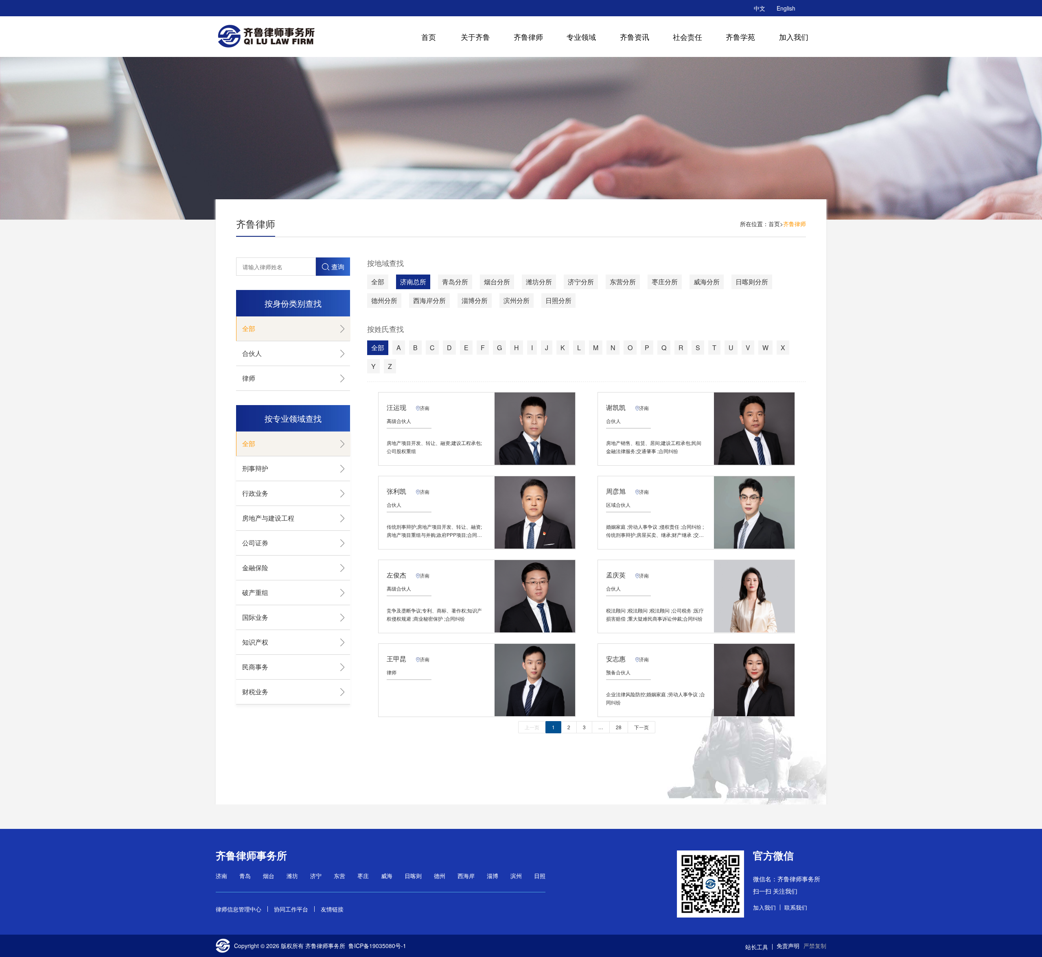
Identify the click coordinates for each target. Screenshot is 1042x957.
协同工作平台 (291, 909)
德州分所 (384, 300)
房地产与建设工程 (268, 518)
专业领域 (581, 36)
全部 (248, 328)
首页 (428, 36)
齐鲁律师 (528, 36)
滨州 (516, 876)
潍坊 (292, 876)
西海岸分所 (429, 300)
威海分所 (707, 281)
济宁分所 (581, 281)
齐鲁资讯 (634, 36)
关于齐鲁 (475, 36)
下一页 (641, 727)
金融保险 (255, 567)
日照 (539, 876)
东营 (339, 876)
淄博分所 (475, 300)
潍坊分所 (539, 281)
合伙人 (252, 353)
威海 (386, 876)
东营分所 (623, 281)
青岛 (245, 876)
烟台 (268, 876)
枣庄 (363, 876)
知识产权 (255, 642)
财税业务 (255, 691)
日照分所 (558, 300)
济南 (221, 876)
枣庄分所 (665, 281)
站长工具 (756, 947)
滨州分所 (516, 300)
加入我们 (793, 36)
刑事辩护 (255, 468)
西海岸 (466, 876)
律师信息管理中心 (238, 909)
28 (619, 727)
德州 (439, 876)
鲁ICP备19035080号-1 (377, 946)
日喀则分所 (752, 281)
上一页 (532, 727)
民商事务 (255, 666)
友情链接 (332, 909)
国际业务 (255, 617)
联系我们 (795, 907)
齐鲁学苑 (740, 36)
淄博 (492, 876)
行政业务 (255, 493)
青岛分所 (455, 281)
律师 (248, 378)
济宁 (316, 876)
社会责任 (687, 36)
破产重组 (255, 592)
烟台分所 (497, 281)
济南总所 (413, 281)
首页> (775, 224)
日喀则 (413, 876)
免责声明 (788, 946)
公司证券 (255, 542)
